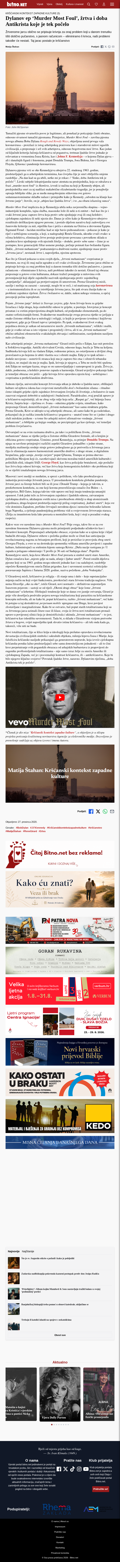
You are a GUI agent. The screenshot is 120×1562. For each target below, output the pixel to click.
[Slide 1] (52, 1424)
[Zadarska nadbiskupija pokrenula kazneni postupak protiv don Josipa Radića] (14, 1278)
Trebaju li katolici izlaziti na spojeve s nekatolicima (46, 1320)
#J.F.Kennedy (37, 828)
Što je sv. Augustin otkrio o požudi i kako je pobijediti (47, 1258)
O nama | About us (60, 1521)
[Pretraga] (88, 4)
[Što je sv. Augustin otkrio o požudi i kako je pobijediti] (14, 1263)
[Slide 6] (63, 1424)
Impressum (60, 1526)
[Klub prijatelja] (96, 4)
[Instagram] (79, 1469)
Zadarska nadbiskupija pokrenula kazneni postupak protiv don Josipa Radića (60, 1273)
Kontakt (60, 1542)
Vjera (49, 4)
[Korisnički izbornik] (104, 4)
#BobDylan (22, 828)
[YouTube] (86, 1469)
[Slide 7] (65, 1424)
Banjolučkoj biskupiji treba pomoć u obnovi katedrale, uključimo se (55, 1304)
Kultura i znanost (74, 4)
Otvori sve (60, 1335)
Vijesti (40, 4)
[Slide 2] (54, 1424)
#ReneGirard (30, 831)
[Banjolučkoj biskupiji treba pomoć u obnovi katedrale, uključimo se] (14, 1309)
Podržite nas (60, 1532)
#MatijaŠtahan (13, 831)
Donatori (60, 1537)
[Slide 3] (56, 1424)
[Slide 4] (58, 1424)
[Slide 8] (68, 1424)
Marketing (60, 1547)
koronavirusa (104, 285)
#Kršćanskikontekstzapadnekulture (66, 828)
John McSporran (20, 127)
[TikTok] (72, 1469)
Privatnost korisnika (60, 1553)
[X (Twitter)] (65, 1469)
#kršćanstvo (95, 828)
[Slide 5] (61, 1424)
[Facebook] (59, 1469)
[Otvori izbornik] (112, 4)
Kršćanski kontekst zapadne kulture (52, 732)
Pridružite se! (100, 1489)
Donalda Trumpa (97, 439)
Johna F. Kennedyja (70, 156)
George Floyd (49, 462)
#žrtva (42, 831)
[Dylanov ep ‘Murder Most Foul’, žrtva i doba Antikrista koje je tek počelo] (60, 88)
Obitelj (59, 4)
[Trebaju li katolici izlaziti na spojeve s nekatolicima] (14, 1324)
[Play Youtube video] (60, 697)
